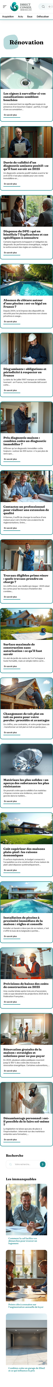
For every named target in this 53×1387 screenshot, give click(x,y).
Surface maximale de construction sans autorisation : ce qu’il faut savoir (22, 649)
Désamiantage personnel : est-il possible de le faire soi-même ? (26, 1121)
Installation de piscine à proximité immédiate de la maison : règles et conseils (23, 921)
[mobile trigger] (5, 6)
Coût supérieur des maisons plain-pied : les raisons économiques (24, 852)
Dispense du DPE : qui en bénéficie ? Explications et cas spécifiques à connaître (25, 234)
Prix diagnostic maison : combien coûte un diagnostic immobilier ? (24, 441)
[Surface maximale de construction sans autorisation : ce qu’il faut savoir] (26, 624)
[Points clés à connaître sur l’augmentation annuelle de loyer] (26, 1275)
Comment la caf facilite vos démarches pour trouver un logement (22, 1241)
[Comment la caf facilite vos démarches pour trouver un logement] (26, 1209)
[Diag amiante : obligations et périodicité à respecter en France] (26, 348)
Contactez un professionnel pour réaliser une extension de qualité (26, 510)
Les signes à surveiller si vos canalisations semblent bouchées (24, 97)
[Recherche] (43, 6)
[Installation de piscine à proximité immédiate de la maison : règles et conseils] (26, 897)
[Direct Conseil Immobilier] (21, 6)
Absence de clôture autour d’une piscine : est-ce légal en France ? (25, 303)
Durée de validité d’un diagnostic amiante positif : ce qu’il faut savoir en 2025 (25, 166)
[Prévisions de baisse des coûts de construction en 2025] (26, 963)
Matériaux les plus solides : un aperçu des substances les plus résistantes (26, 783)
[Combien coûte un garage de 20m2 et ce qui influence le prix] (26, 1339)
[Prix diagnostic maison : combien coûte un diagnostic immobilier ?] (26, 417)
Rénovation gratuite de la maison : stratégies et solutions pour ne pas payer (24, 1053)
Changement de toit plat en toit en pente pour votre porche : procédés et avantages (26, 717)
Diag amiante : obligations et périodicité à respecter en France (24, 372)
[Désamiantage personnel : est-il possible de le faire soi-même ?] (26, 1098)
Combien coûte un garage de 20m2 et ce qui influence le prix (26, 1369)
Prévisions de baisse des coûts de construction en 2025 (26, 985)
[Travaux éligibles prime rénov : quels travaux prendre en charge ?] (26, 555)
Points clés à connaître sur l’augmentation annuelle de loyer (25, 1305)
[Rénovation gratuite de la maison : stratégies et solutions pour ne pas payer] (26, 1029)
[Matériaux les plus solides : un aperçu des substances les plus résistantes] (26, 759)
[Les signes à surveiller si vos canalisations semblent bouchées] (26, 73)
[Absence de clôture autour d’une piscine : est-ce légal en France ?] (26, 279)
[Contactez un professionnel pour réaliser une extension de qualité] (26, 486)
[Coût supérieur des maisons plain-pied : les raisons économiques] (26, 828)
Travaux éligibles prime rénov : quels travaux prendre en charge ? (25, 579)
